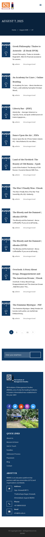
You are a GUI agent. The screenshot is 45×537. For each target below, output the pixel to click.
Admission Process (13, 454)
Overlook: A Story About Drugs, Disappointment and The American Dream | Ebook (27, 273)
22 (27, 332)
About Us (10, 438)
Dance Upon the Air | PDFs (26, 135)
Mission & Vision (12, 442)
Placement (10, 458)
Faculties (10, 450)
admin (17, 64)
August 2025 (23, 30)
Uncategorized (29, 64)
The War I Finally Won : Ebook (28, 188)
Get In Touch (11, 446)
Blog (8, 462)
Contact (9, 466)
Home (14, 30)
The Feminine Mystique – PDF (27, 305)
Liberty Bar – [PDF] (22, 108)
